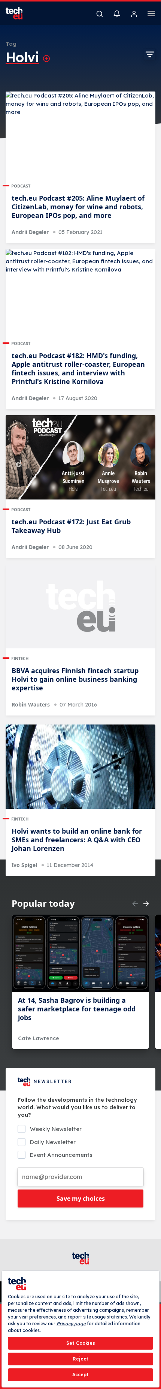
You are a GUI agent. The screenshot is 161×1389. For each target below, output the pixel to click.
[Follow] (46, 58)
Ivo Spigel (24, 864)
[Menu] (151, 14)
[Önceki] (135, 904)
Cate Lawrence (38, 1038)
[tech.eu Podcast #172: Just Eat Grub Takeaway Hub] (80, 457)
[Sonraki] (146, 904)
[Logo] (19, 13)
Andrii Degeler (30, 232)
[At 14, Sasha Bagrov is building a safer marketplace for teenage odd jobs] (80, 953)
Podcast (20, 186)
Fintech (19, 658)
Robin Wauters (31, 704)
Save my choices (81, 1198)
